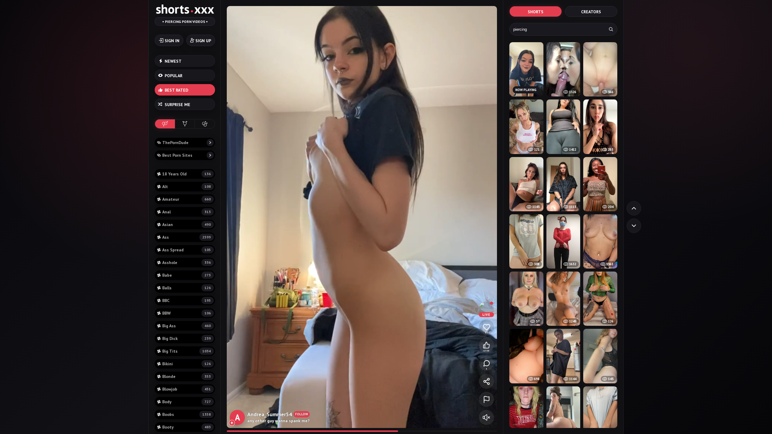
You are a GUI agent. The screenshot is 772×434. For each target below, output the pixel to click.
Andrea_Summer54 (269, 414)
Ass (186, 237)
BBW (186, 313)
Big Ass (186, 326)
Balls (186, 288)
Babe (186, 275)
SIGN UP (203, 40)
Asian (186, 224)
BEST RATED (176, 90)
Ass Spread (186, 250)
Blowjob (186, 389)
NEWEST (173, 61)
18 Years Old (186, 174)
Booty (186, 427)
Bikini (186, 363)
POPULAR (173, 75)
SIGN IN (172, 40)
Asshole (186, 262)
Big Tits (186, 351)
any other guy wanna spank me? (278, 420)
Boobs (186, 414)
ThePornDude (175, 142)
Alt (186, 186)
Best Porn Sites (177, 155)
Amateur (186, 199)
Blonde (186, 376)
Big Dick (186, 338)
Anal (186, 212)
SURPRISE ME (177, 104)
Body (186, 401)
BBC (186, 300)
